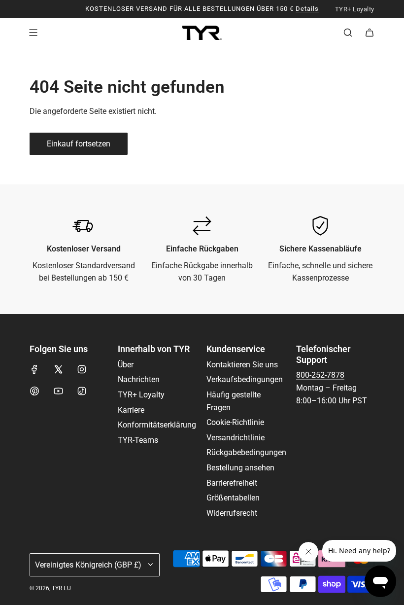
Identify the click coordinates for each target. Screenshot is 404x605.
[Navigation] (33, 32)
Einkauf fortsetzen (78, 143)
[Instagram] (82, 369)
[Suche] (348, 32)
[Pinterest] (34, 391)
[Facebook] (34, 369)
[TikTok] (82, 391)
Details (307, 8)
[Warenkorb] (369, 32)
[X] (58, 369)
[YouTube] (58, 391)
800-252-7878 (320, 375)
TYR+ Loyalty (354, 9)
